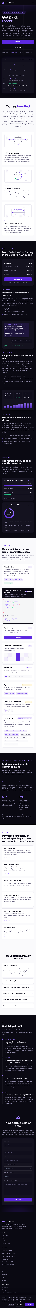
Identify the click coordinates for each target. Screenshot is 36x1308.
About (3, 1271)
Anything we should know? (11, 1180)
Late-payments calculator (9, 1292)
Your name (7, 1141)
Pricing (4, 1290)
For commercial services (8, 1256)
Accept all (29, 1304)
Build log (4, 1274)
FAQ (3, 1277)
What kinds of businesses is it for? (15, 1000)
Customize (11, 1304)
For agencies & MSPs (7, 1250)
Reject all (19, 1304)
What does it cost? (9, 1006)
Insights (4, 1241)
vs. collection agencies (8, 1264)
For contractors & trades (8, 1253)
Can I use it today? (9, 981)
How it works (5, 1235)
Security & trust (6, 1243)
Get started (18, 41)
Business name (8, 1149)
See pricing (18, 47)
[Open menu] (33, 3)
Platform (4, 1238)
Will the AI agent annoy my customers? (16, 987)
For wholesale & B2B (7, 1262)
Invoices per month (9, 1172)
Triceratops (10, 3)
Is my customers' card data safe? (14, 993)
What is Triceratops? (10, 965)
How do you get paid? (9, 1164)
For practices (5, 1259)
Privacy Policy (17, 1301)
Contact (4, 1280)
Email (6, 1156)
